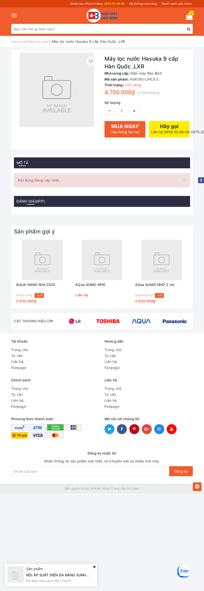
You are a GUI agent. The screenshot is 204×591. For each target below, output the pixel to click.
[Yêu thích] (91, 61)
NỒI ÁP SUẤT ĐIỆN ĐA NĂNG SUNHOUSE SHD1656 (69, 575)
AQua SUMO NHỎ (90, 285)
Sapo (135, 488)
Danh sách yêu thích (177, 3)
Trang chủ (19, 350)
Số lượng (112, 102)
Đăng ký (181, 471)
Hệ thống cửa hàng (143, 3)
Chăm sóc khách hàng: (97, 3)
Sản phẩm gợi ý (34, 231)
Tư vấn (17, 356)
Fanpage (18, 367)
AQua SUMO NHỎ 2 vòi (154, 285)
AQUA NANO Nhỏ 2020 (35, 285)
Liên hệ (17, 362)
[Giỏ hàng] (188, 17)
